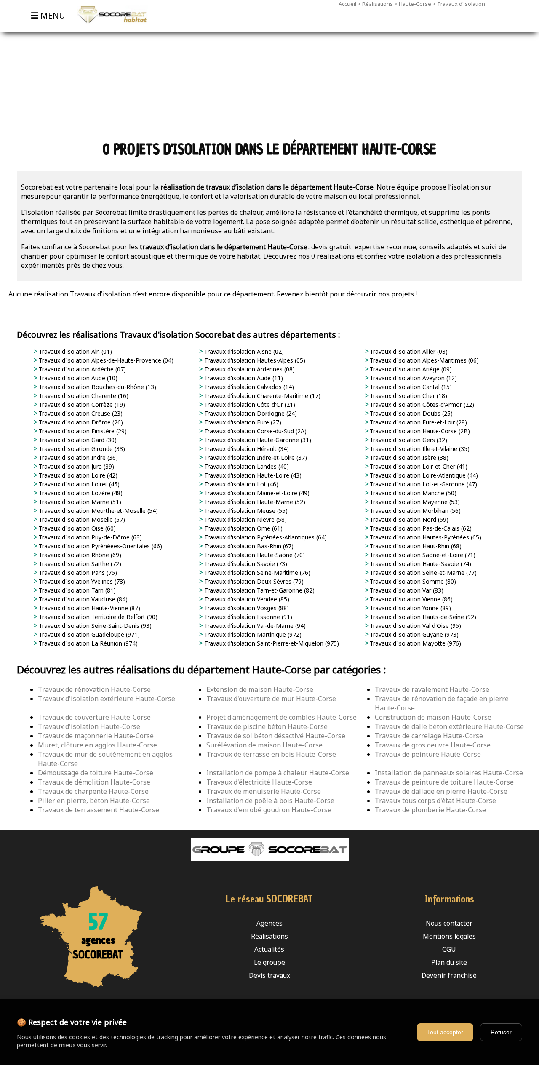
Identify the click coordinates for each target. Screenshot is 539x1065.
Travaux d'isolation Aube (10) (77, 378)
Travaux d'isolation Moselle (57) (81, 519)
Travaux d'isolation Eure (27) (242, 422)
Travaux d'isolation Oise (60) (76, 528)
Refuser (501, 1032)
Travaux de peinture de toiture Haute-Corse (444, 782)
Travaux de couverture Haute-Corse (94, 717)
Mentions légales (449, 936)
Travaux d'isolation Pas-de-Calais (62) (420, 528)
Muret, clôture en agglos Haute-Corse (97, 745)
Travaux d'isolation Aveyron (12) (412, 378)
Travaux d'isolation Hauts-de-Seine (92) (422, 617)
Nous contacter (449, 923)
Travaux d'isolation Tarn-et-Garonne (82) (259, 590)
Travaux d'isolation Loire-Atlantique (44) (423, 475)
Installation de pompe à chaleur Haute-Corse (277, 772)
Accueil (347, 4)
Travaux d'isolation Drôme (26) (80, 422)
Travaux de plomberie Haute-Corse (430, 809)
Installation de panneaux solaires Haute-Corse (449, 772)
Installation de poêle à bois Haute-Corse (270, 800)
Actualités (269, 949)
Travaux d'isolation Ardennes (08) (249, 369)
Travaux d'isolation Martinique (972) (252, 634)
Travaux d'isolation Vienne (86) (410, 599)
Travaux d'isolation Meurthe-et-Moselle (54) (97, 511)
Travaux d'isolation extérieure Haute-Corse (106, 698)
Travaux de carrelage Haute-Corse (429, 735)
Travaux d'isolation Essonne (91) (247, 617)
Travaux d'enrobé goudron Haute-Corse (268, 809)
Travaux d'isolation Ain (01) (74, 351)
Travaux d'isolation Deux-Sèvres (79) (253, 581)
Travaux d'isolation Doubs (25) (410, 413)
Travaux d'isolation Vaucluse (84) (82, 599)
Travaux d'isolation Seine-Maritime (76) (256, 573)
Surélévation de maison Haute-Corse (264, 745)
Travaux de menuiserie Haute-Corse (263, 791)
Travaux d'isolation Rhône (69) (79, 555)
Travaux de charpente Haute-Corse (93, 791)
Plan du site (449, 962)
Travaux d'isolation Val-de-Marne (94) (254, 626)
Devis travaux (269, 975)
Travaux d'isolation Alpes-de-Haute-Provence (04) (105, 360)
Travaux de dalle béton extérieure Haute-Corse (449, 726)
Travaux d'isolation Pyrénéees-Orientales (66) (99, 546)
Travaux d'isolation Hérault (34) (246, 449)
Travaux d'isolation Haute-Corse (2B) (419, 431)
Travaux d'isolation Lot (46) (240, 484)
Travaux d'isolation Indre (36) (77, 458)
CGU (449, 949)
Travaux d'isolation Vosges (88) (246, 608)
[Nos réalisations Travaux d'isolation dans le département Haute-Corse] (108, 27)
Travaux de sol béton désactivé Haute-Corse (275, 735)
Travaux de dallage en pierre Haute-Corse (441, 791)
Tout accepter (445, 1032)
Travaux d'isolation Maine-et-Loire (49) (256, 493)
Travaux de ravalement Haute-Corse (432, 689)
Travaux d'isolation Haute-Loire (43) (252, 475)
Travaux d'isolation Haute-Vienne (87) (88, 608)
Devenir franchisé (449, 975)
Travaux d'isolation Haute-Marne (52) (254, 502)
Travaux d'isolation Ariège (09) (410, 369)
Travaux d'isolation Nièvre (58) (245, 519)
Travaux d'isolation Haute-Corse (89, 726)
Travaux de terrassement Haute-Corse (98, 809)
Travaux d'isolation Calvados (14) (248, 387)
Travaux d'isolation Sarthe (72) (79, 564)
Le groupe (269, 962)
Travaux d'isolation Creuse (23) (80, 413)
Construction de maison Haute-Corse (433, 717)
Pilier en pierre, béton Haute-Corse (94, 800)
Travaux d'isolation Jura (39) (75, 466)
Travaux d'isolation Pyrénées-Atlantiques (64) (265, 537)
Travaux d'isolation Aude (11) (243, 378)
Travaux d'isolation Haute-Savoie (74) (419, 564)
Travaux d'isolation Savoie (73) (245, 564)
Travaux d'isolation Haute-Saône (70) (254, 555)
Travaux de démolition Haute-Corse (94, 782)
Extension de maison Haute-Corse (259, 689)
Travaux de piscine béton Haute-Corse (267, 726)
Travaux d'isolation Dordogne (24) (250, 413)
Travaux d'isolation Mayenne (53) (414, 502)
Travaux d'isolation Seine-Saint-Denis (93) (94, 626)
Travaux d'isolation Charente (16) (82, 396)
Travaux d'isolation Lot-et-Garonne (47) (422, 484)
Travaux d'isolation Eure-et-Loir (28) (417, 422)
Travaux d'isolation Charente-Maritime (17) (261, 396)
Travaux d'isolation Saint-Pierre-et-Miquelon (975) (271, 643)
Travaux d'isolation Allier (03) (408, 351)
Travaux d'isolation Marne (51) (79, 502)
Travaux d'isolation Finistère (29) (82, 431)
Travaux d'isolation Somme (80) (412, 581)
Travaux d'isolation (461, 4)
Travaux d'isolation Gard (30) (77, 440)
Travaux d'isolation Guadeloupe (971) (88, 634)
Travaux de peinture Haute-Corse (428, 754)
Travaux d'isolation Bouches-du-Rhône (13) (96, 387)
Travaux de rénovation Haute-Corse (94, 689)
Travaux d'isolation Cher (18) (407, 396)
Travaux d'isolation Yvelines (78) (81, 581)
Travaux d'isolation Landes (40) (246, 466)
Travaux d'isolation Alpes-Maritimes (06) (423, 360)
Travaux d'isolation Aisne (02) (243, 351)
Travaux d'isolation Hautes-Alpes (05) (254, 360)
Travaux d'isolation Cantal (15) (410, 387)
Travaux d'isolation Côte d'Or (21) (249, 404)
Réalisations (377, 4)
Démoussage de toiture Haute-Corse (95, 772)
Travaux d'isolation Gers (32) (407, 440)
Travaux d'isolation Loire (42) (77, 475)
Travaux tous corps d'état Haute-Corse (435, 800)
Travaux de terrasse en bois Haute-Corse (271, 754)
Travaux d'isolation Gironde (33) (81, 449)
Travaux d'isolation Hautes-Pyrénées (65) (424, 537)
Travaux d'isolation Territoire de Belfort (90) (97, 617)
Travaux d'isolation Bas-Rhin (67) (248, 546)
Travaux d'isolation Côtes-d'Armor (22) (421, 404)
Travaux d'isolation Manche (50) (412, 493)
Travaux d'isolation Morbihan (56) (414, 511)
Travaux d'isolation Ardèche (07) (81, 369)
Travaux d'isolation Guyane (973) (413, 634)
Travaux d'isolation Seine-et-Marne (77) (422, 573)
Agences (269, 923)
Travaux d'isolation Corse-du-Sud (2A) (255, 431)
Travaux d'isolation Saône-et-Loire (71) (421, 555)
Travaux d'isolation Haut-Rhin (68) (415, 546)
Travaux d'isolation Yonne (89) (409, 608)
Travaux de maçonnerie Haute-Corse (96, 735)
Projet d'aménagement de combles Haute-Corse (281, 717)
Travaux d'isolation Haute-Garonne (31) (257, 440)
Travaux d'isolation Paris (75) (77, 573)
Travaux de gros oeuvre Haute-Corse (433, 745)
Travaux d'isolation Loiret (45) (78, 484)
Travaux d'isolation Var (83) (405, 590)
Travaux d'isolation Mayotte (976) (414, 643)
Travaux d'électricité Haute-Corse (259, 782)
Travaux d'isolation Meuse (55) (245, 511)
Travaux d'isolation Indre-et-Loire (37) (255, 458)
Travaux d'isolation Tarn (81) (76, 590)
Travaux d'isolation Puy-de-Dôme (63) (89, 537)
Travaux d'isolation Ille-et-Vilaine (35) (419, 449)
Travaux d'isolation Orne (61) (243, 528)
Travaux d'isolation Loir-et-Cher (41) (417, 466)
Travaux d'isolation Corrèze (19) (81, 404)
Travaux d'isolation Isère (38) (408, 458)
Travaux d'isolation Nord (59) (408, 519)
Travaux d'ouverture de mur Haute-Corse (271, 698)
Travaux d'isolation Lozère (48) (80, 493)
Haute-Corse (415, 4)
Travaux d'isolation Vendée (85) (246, 599)
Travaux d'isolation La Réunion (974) (87, 643)
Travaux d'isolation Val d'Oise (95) (414, 626)
